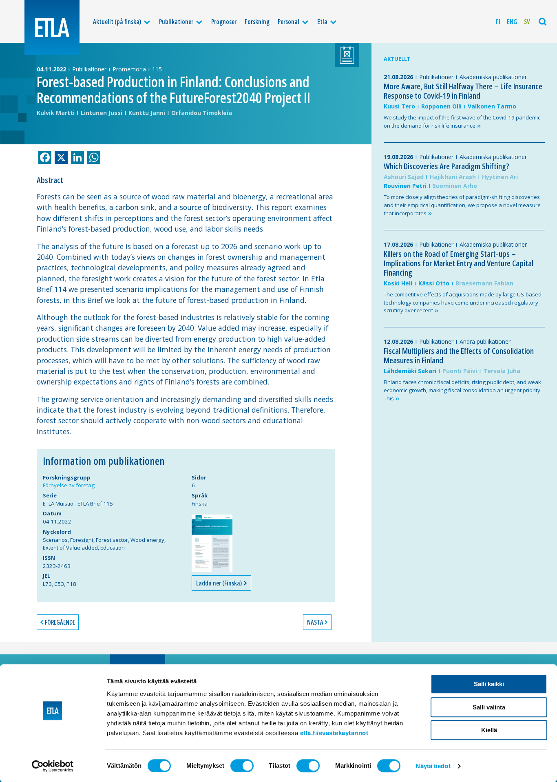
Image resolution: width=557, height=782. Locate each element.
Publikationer (176, 21)
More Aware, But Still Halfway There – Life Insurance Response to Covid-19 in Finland (463, 91)
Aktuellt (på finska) (117, 21)
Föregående (60, 622)
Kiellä (489, 730)
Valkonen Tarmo (492, 106)
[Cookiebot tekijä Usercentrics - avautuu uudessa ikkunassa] (52, 766)
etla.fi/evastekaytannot (334, 732)
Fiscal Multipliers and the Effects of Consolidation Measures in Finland (459, 355)
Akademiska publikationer (493, 77)
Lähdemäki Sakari (410, 371)
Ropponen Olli (441, 106)
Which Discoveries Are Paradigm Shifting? (446, 166)
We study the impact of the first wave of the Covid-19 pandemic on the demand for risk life (462, 121)
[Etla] (52, 27)
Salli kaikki (489, 683)
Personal (288, 21)
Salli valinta (489, 707)
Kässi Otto (433, 283)
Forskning (257, 21)
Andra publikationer (485, 341)
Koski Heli (398, 283)
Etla (322, 21)
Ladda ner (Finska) (219, 583)
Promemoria (129, 69)
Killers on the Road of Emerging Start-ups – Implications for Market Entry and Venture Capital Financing (458, 263)
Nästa (315, 622)
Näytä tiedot (433, 765)
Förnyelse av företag (69, 485)
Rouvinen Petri (405, 186)
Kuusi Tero (399, 106)
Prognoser (224, 21)
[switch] (242, 765)
